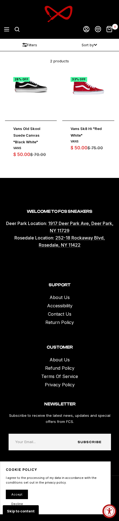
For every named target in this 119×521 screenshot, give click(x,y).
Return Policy (59, 322)
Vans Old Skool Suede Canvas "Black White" (26, 135)
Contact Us (59, 314)
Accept (16, 494)
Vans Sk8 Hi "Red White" (86, 131)
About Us (60, 297)
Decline (17, 504)
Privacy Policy (60, 384)
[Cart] (109, 29)
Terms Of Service (59, 376)
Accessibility (60, 305)
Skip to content (21, 511)
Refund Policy (59, 368)
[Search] (17, 29)
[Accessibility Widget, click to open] (109, 511)
